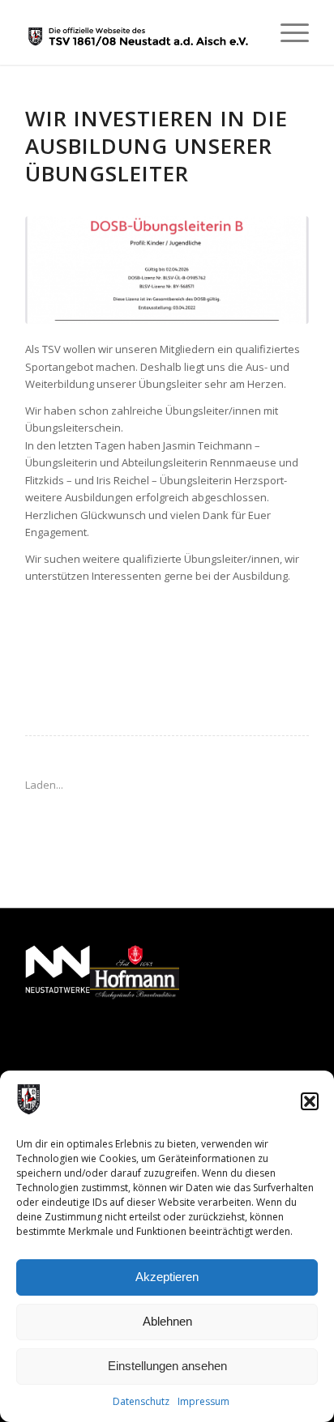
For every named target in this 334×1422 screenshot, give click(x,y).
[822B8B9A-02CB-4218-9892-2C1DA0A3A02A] (167, 270)
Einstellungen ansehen (167, 1366)
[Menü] (286, 32)
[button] (310, 1101)
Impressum (203, 1401)
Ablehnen (167, 1321)
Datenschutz (141, 1401)
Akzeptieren (167, 1277)
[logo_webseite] (138, 32)
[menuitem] (286, 32)
